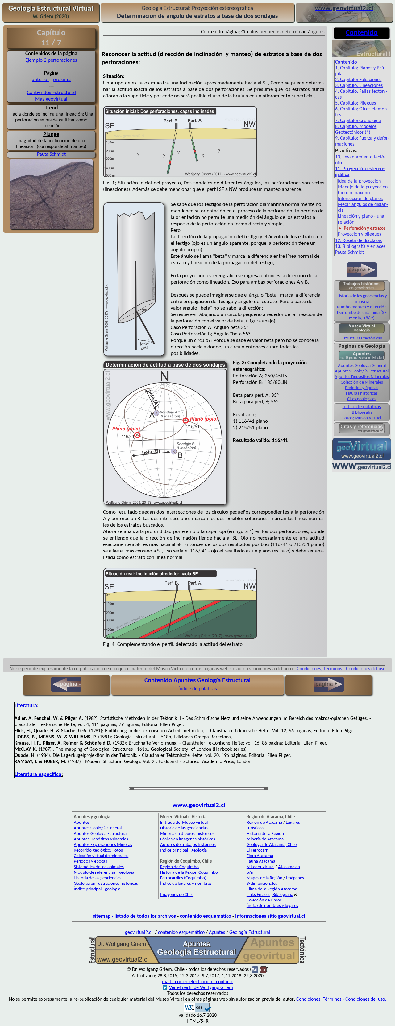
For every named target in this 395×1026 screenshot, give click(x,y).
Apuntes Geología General (362, 365)
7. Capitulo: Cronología (358, 120)
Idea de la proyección (359, 181)
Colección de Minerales (362, 382)
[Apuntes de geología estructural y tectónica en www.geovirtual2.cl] (197, 963)
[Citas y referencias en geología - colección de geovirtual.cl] (362, 433)
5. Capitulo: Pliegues (355, 103)
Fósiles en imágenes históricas (187, 839)
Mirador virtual (260, 867)
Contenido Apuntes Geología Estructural (197, 680)
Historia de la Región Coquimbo (189, 872)
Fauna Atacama (261, 861)
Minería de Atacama (265, 839)
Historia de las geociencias (97, 878)
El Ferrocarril (258, 850)
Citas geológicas (361, 399)
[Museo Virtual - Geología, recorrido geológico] (362, 332)
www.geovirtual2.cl (199, 805)
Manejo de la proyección (363, 187)
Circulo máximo (354, 193)
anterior (40, 79)
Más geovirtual (51, 99)
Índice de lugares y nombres (186, 883)
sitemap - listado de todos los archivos (134, 916)
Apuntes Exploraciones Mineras (103, 845)
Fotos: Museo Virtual (361, 418)
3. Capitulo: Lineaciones (359, 85)
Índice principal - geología (97, 889)
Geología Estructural (249, 932)
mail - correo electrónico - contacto (197, 981)
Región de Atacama (264, 822)
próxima (62, 79)
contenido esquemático (205, 916)
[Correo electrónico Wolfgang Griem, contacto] (255, 969)
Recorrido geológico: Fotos (98, 850)
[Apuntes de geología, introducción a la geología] (362, 360)
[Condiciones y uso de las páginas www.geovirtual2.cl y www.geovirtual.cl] (263, 969)
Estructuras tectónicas (361, 338)
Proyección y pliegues (359, 234)
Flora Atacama (260, 856)
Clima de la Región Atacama (272, 889)
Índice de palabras (362, 406)
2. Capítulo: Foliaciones (358, 79)
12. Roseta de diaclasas (358, 240)
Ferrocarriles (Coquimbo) (183, 878)
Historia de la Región (265, 833)
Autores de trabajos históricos (188, 845)
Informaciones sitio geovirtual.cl (270, 916)
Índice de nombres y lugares (272, 906)
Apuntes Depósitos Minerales (362, 377)
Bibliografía (362, 412)
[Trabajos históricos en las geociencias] (362, 290)
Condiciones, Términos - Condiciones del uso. (341, 999)
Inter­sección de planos (360, 198)
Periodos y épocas (361, 388)
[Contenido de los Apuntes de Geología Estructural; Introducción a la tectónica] (361, 56)
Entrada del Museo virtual (184, 822)
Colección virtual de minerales (101, 856)
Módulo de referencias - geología (104, 872)
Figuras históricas (362, 393)
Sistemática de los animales (99, 867)
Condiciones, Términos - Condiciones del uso (341, 669)
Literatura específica (38, 775)
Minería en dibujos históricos (187, 833)
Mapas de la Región (264, 878)
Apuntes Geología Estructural (362, 371)
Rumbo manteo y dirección (362, 307)
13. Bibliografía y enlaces (360, 246)
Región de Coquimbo (179, 867)
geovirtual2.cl (138, 932)
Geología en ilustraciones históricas (106, 883)
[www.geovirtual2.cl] (361, 469)
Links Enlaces (258, 895)
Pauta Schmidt (51, 154)
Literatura (26, 706)
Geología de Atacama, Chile (272, 845)
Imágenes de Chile (176, 895)
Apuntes (81, 822)
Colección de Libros (264, 900)
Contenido (346, 62)
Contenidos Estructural (51, 92)
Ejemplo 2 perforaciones (51, 60)
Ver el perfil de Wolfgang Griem (201, 987)
